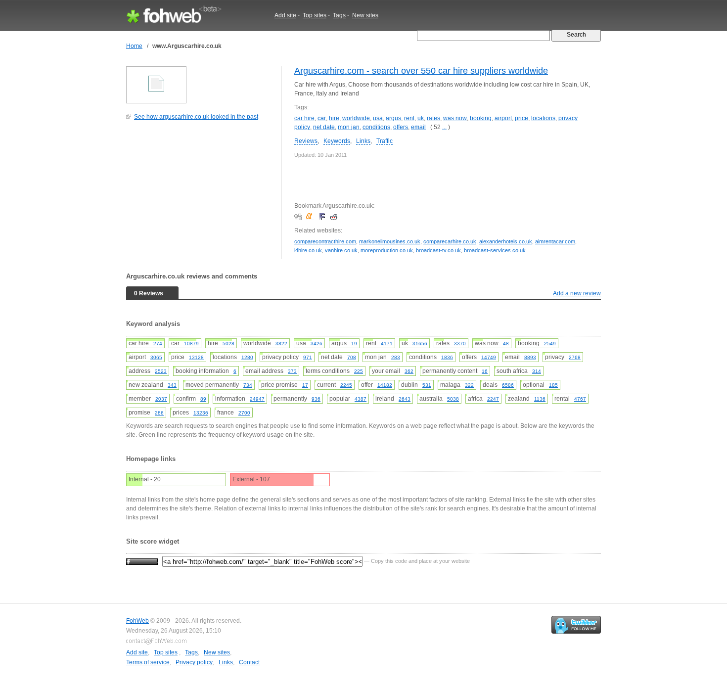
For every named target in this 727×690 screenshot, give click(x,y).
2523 (161, 371)
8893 (530, 357)
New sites (365, 15)
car (322, 118)
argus (393, 118)
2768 (575, 357)
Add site (285, 15)
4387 (360, 399)
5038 (453, 399)
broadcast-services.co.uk (495, 250)
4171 (387, 343)
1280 (247, 357)
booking (481, 118)
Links (363, 141)
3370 (460, 343)
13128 (196, 357)
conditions (376, 127)
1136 (539, 399)
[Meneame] (311, 216)
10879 (191, 343)
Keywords (336, 141)
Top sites (314, 15)
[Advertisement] (200, 195)
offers (400, 127)
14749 (488, 357)
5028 (228, 343)
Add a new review (577, 293)
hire (334, 118)
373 (292, 371)
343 (172, 385)
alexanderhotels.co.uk (505, 241)
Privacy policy (194, 662)
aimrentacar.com (555, 241)
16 (485, 371)
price (521, 118)
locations (543, 118)
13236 (200, 412)
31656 (419, 343)
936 (316, 399)
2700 (244, 412)
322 (469, 385)
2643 (404, 399)
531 (426, 385)
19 (354, 343)
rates (433, 118)
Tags (339, 15)
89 (203, 399)
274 (157, 343)
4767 (580, 399)
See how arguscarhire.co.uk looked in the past (196, 116)
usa (378, 118)
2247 (493, 399)
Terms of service (148, 662)
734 (247, 385)
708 (351, 357)
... (444, 127)
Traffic (384, 141)
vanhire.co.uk (341, 250)
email (418, 127)
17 (305, 385)
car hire (304, 118)
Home (134, 46)
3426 (316, 343)
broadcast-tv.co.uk (438, 250)
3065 (156, 357)
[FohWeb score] (142, 560)
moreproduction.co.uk (387, 250)
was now (455, 118)
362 (409, 371)
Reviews (306, 141)
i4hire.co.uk (308, 250)
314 (536, 371)
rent (409, 118)
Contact (249, 662)
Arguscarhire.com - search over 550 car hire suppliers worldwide (421, 71)
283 (395, 357)
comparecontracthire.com (325, 241)
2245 (346, 385)
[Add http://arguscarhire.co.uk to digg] (299, 216)
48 (506, 343)
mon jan (349, 127)
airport (503, 118)
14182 (384, 385)
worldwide (356, 118)
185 (553, 385)
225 (358, 371)
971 (307, 357)
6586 (508, 385)
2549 (550, 343)
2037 (161, 399)
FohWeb (137, 620)
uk (420, 118)
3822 (281, 343)
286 (159, 412)
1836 (447, 357)
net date (324, 127)
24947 (257, 399)
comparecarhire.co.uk (449, 241)
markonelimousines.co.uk (389, 241)
